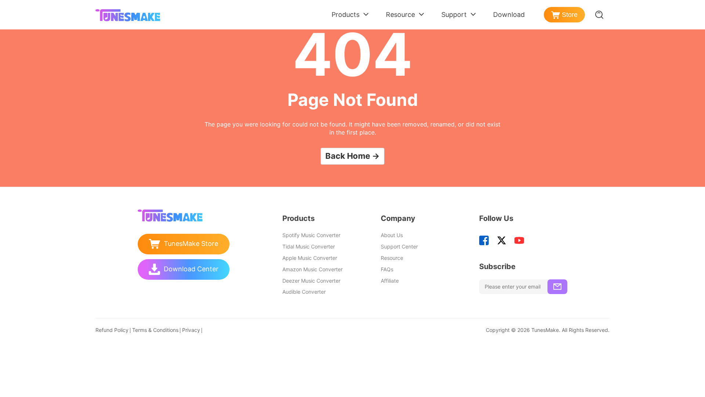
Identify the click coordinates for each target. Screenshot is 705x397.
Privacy (191, 330)
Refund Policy (112, 330)
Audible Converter (304, 292)
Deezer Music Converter (311, 281)
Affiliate (390, 281)
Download (509, 14)
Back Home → (352, 156)
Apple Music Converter (309, 258)
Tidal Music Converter (308, 246)
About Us (392, 235)
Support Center (399, 246)
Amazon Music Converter (312, 269)
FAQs (387, 269)
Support (454, 14)
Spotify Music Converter (311, 235)
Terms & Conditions (155, 330)
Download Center (191, 269)
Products (345, 14)
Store (570, 14)
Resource (400, 14)
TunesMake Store (191, 243)
